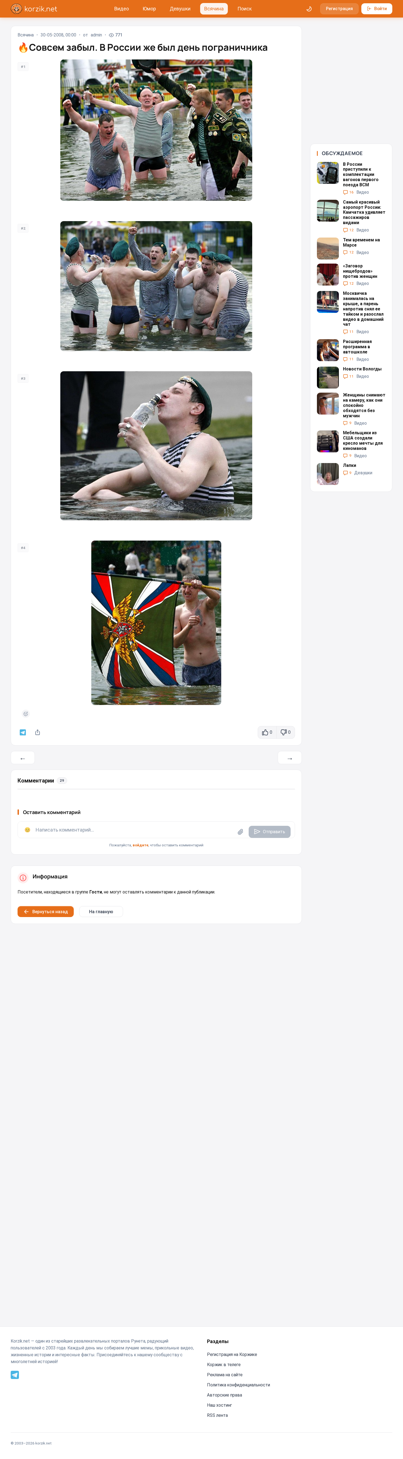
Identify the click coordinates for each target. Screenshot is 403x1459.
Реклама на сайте (225, 1374)
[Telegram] (15, 1374)
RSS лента (217, 1415)
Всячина (214, 9)
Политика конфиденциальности (238, 1384)
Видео (121, 9)
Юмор (149, 9)
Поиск (244, 9)
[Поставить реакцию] (26, 714)
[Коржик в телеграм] (23, 732)
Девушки (180, 9)
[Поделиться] (37, 732)
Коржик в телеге (224, 1364)
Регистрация (339, 8)
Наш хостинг (219, 1405)
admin (96, 35)
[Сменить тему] (309, 8)
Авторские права (224, 1395)
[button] (156, 834)
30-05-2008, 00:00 (58, 35)
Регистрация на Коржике (232, 1354)
